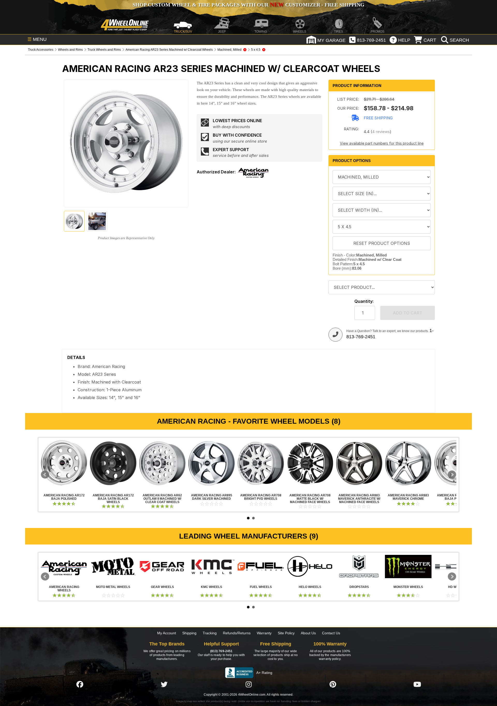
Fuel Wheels (260, 566)
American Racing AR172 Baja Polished (64, 463)
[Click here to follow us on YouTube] (417, 684)
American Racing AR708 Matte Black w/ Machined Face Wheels (310, 463)
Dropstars (359, 566)
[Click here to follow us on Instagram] (248, 684)
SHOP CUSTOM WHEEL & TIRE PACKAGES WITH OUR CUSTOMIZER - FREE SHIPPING (248, 5)
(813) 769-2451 (221, 651)
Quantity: (364, 301)
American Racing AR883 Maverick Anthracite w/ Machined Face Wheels (359, 463)
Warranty (264, 633)
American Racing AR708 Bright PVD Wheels (260, 463)
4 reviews (381, 131)
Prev (45, 474)
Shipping (189, 633)
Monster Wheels (408, 566)
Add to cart (407, 312)
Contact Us (331, 633)
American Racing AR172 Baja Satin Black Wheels (113, 463)
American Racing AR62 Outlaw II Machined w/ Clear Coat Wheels (162, 463)
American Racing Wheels (64, 566)
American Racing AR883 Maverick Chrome (408, 463)
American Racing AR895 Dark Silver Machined (211, 463)
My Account (166, 633)
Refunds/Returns (237, 633)
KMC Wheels (211, 566)
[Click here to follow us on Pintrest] (333, 684)
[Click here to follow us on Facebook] (80, 684)
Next (452, 474)
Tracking (210, 633)
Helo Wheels (310, 566)
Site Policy (286, 633)
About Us (308, 633)
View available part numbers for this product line (381, 143)
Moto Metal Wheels (113, 566)
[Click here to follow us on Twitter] (164, 684)
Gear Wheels (162, 566)
